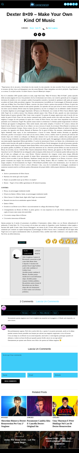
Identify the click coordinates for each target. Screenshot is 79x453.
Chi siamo (25, 313)
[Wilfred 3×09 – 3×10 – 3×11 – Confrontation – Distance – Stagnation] (59, 440)
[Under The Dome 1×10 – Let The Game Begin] (19, 440)
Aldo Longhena (53, 28)
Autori (55, 313)
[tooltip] (65, 4)
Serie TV (38, 28)
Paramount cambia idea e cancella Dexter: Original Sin (38, 424)
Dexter (32, 28)
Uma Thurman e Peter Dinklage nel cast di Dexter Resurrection (63, 424)
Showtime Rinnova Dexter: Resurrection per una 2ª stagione (13, 424)
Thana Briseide (13, 326)
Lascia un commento (47, 301)
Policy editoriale (45, 313)
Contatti (33, 313)
